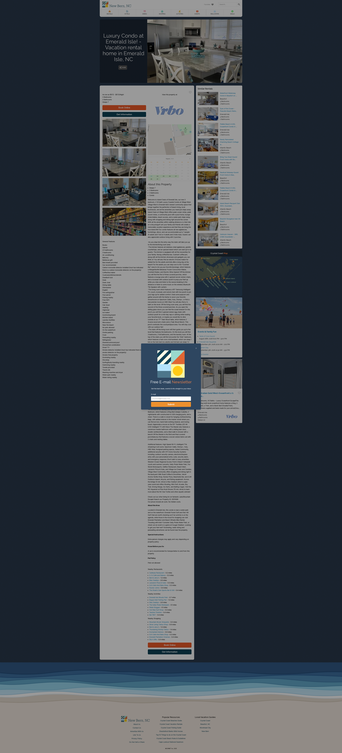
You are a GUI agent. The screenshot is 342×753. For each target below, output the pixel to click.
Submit (171, 404)
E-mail (153, 394)
